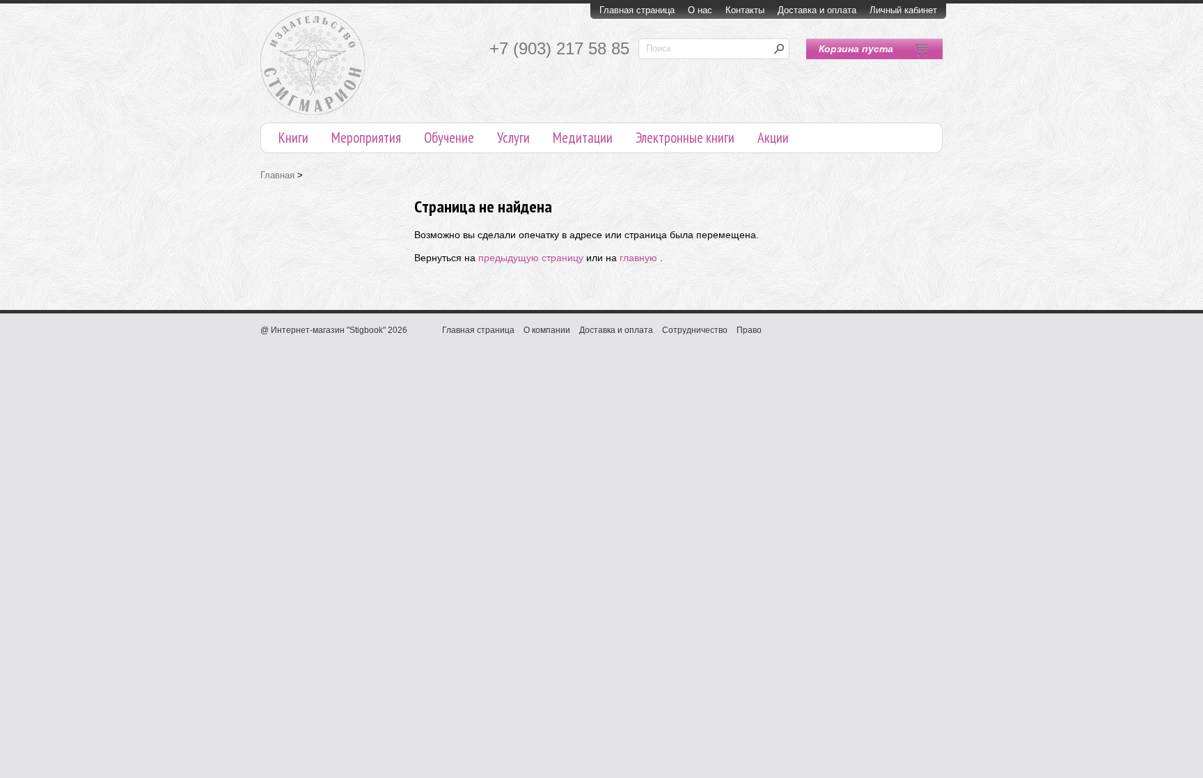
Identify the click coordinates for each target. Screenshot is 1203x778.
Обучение (449, 137)
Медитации (583, 137)
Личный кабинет (903, 10)
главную (638, 257)
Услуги (513, 137)
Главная (277, 175)
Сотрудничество (695, 330)
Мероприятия (366, 137)
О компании (547, 330)
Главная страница (637, 10)
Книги (293, 137)
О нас (700, 10)
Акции (773, 137)
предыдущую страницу (530, 257)
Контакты (744, 10)
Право (749, 330)
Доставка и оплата (817, 10)
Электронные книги (685, 137)
